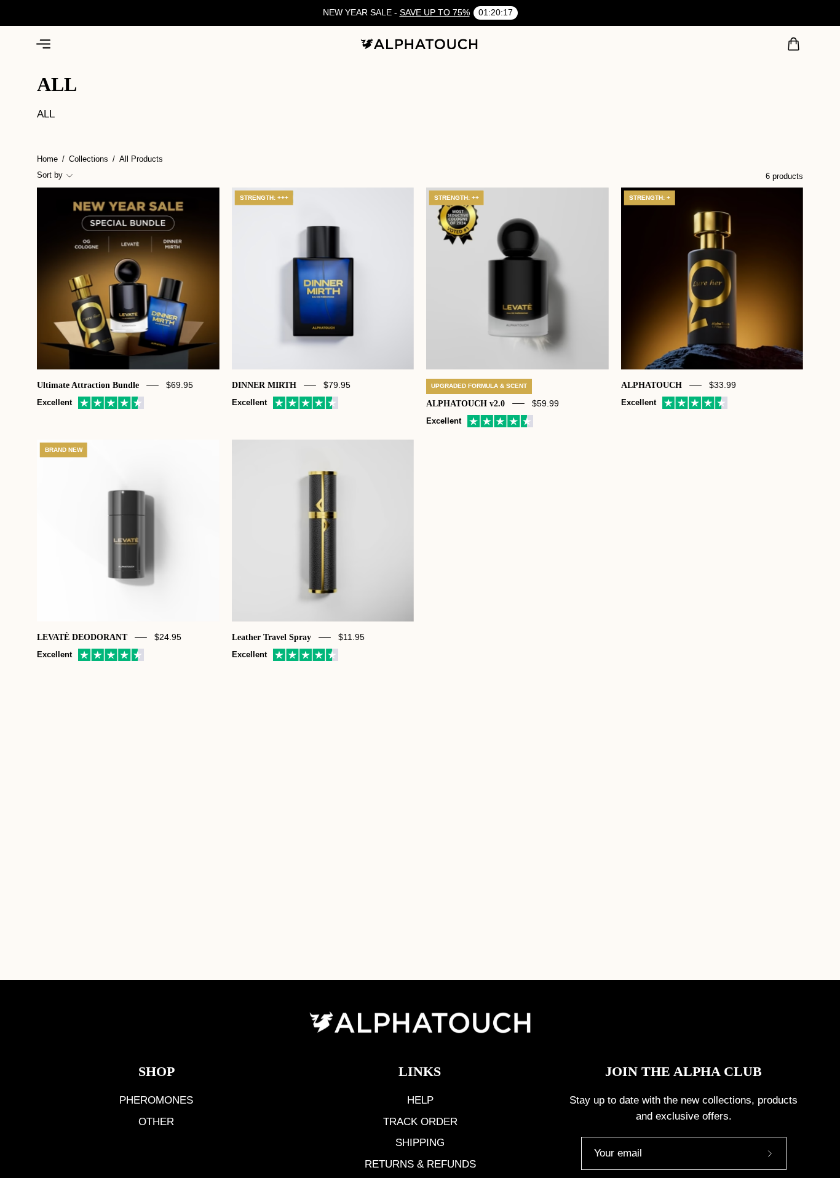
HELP (419, 1100)
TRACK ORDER (419, 1122)
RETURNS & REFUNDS (419, 1164)
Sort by (50, 175)
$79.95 (337, 385)
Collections (88, 159)
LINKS (419, 1071)
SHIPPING (420, 1142)
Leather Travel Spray (271, 637)
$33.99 (722, 385)
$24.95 (167, 637)
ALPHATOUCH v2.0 (465, 403)
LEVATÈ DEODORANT (82, 637)
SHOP (156, 1071)
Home (47, 159)
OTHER (156, 1122)
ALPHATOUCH (651, 385)
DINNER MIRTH (264, 385)
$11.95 (351, 637)
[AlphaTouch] (420, 44)
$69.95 (179, 385)
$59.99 (545, 403)
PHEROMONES (156, 1100)
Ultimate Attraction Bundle (88, 385)
